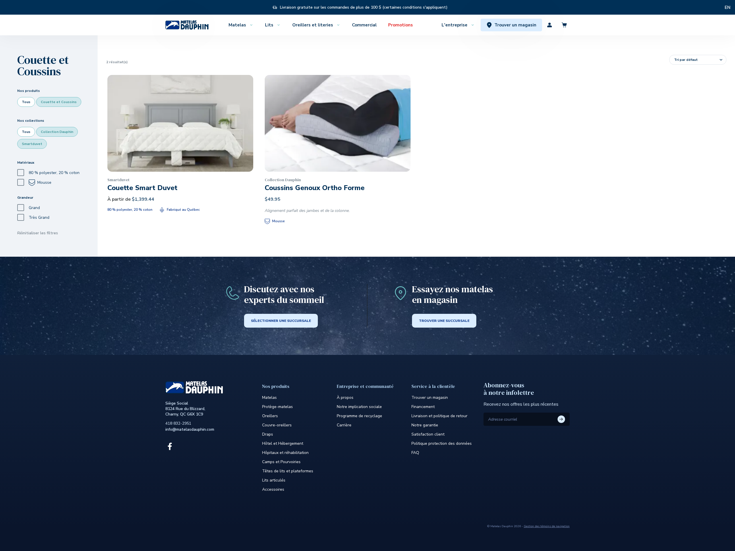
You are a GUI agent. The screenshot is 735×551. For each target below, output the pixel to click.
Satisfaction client (427, 434)
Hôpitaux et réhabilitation (285, 452)
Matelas (269, 397)
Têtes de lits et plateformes (287, 471)
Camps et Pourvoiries (281, 462)
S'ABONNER (561, 419)
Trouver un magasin (429, 397)
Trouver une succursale (444, 320)
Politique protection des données (441, 443)
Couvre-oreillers (277, 425)
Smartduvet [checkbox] (32, 144)
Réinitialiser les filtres (37, 233)
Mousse (44, 182)
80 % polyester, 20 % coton (54, 172)
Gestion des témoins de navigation (547, 526)
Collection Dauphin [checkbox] (57, 131)
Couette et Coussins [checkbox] (59, 102)
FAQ (415, 452)
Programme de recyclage (359, 416)
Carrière (344, 425)
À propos (345, 397)
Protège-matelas (277, 406)
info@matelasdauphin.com (189, 429)
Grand (34, 207)
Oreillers (270, 416)
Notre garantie (424, 425)
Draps (267, 434)
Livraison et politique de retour (439, 416)
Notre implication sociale (359, 406)
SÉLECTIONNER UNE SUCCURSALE (281, 320)
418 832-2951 (178, 423)
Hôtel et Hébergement (282, 443)
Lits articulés (273, 480)
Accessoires (273, 489)
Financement (423, 406)
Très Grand (39, 217)
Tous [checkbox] (26, 102)
